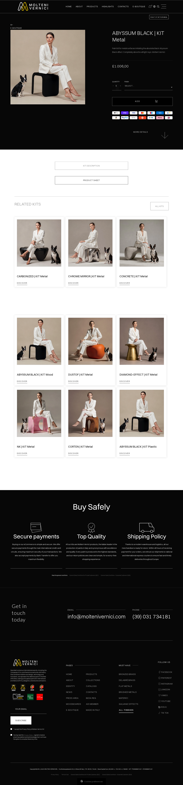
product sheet (91, 180)
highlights (108, 6)
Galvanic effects (128, 704)
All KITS (159, 206)
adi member (92, 704)
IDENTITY (70, 686)
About (69, 680)
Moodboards (73, 704)
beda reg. (91, 698)
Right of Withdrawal (159, 17)
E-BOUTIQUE (139, 6)
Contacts (91, 692)
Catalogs (91, 686)
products (92, 6)
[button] (154, 6)
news (69, 692)
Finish (126, 82)
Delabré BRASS (127, 680)
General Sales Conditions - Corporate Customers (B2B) (115, 575)
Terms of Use (65, 774)
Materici (123, 698)
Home (69, 674)
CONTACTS (123, 6)
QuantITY (116, 82)
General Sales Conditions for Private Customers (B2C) (84, 575)
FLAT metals (125, 686)
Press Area (72, 698)
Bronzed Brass (127, 674)
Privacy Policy (28, 735)
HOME (69, 6)
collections (93, 680)
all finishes (126, 710)
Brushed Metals (128, 692)
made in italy (93, 710)
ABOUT (79, 6)
